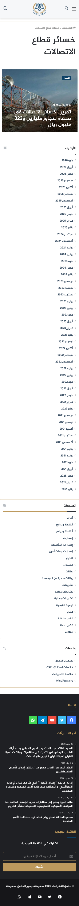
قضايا (70, 612)
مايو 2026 (67, 160)
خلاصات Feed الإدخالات (59, 667)
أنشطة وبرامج (64, 525)
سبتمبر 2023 (65, 294)
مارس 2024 (66, 268)
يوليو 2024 (66, 248)
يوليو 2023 (66, 301)
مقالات (69, 632)
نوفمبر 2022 (65, 341)
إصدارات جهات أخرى (61, 551)
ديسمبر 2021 (65, 415)
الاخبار (69, 558)
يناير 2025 (67, 227)
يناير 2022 (67, 409)
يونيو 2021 (66, 456)
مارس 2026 (66, 174)
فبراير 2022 (66, 402)
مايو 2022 (67, 382)
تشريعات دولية (64, 592)
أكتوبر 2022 (66, 348)
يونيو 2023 (66, 308)
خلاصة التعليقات (62, 674)
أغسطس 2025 (64, 201)
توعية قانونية (64, 605)
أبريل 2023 (66, 321)
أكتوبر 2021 (66, 429)
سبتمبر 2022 (65, 355)
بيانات (69, 571)
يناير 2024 (67, 274)
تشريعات (67, 585)
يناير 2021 (67, 489)
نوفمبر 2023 (65, 288)
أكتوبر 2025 (66, 187)
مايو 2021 (67, 462)
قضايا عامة (66, 625)
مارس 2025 (66, 214)
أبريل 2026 (66, 167)
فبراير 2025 (66, 221)
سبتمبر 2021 (65, 435)
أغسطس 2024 (64, 241)
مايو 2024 (67, 261)
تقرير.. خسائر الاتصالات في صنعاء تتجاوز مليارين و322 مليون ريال (42, 118)
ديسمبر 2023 (65, 281)
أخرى (70, 518)
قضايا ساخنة (65, 618)
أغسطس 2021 (64, 442)
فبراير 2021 (66, 482)
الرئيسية (67, 28)
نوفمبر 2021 (66, 422)
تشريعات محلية (63, 598)
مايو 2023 (67, 315)
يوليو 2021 (67, 449)
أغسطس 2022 (64, 362)
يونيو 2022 (66, 375)
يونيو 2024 (66, 254)
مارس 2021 (66, 476)
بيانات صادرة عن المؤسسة (57, 578)
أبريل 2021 (67, 469)
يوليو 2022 (66, 368)
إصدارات (68, 538)
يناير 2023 (67, 335)
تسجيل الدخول (64, 661)
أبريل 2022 (66, 388)
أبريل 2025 (66, 207)
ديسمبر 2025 (65, 180)
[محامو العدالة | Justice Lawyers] (40, 9)
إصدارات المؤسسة (62, 545)
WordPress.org (64, 681)
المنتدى (68, 565)
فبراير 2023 (66, 328)
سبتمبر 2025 (65, 194)
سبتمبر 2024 (65, 234)
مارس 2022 (66, 395)
